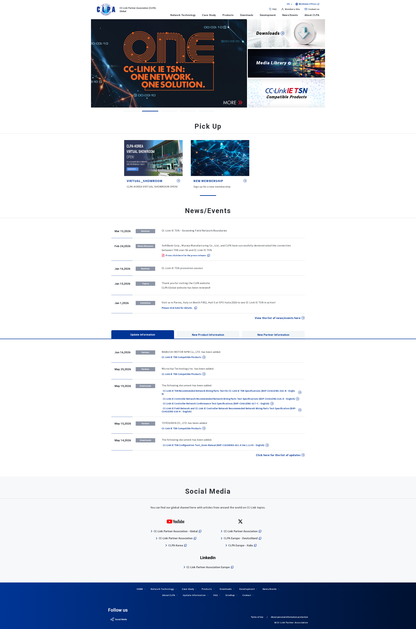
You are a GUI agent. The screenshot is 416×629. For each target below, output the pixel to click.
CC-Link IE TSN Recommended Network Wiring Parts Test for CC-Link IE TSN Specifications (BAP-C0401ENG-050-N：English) (228, 392)
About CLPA (312, 15)
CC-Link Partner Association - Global (176, 531)
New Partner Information (273, 334)
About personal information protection (289, 616)
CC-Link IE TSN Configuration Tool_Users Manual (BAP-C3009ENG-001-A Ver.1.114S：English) (213, 445)
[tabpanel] (226, 63)
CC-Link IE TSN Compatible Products (181, 357)
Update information (142, 334)
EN (288, 4)
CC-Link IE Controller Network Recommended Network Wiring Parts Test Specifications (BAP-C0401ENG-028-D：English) (228, 398)
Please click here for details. (177, 307)
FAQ (274, 9)
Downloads (246, 15)
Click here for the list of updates (278, 455)
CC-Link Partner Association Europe (208, 567)
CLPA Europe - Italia (240, 545)
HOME (140, 589)
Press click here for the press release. (186, 255)
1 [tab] (208, 195)
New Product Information (208, 334)
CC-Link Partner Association (176, 538)
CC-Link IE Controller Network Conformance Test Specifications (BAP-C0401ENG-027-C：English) (215, 403)
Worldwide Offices (308, 4)
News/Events (290, 15)
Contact (246, 595)
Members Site (292, 9)
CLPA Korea (175, 545)
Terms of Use (257, 616)
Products (228, 15)
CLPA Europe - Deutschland (241, 538)
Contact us (313, 9)
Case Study (209, 15)
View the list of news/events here (277, 318)
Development (268, 15)
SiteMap (230, 595)
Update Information (194, 595)
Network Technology (182, 15)
